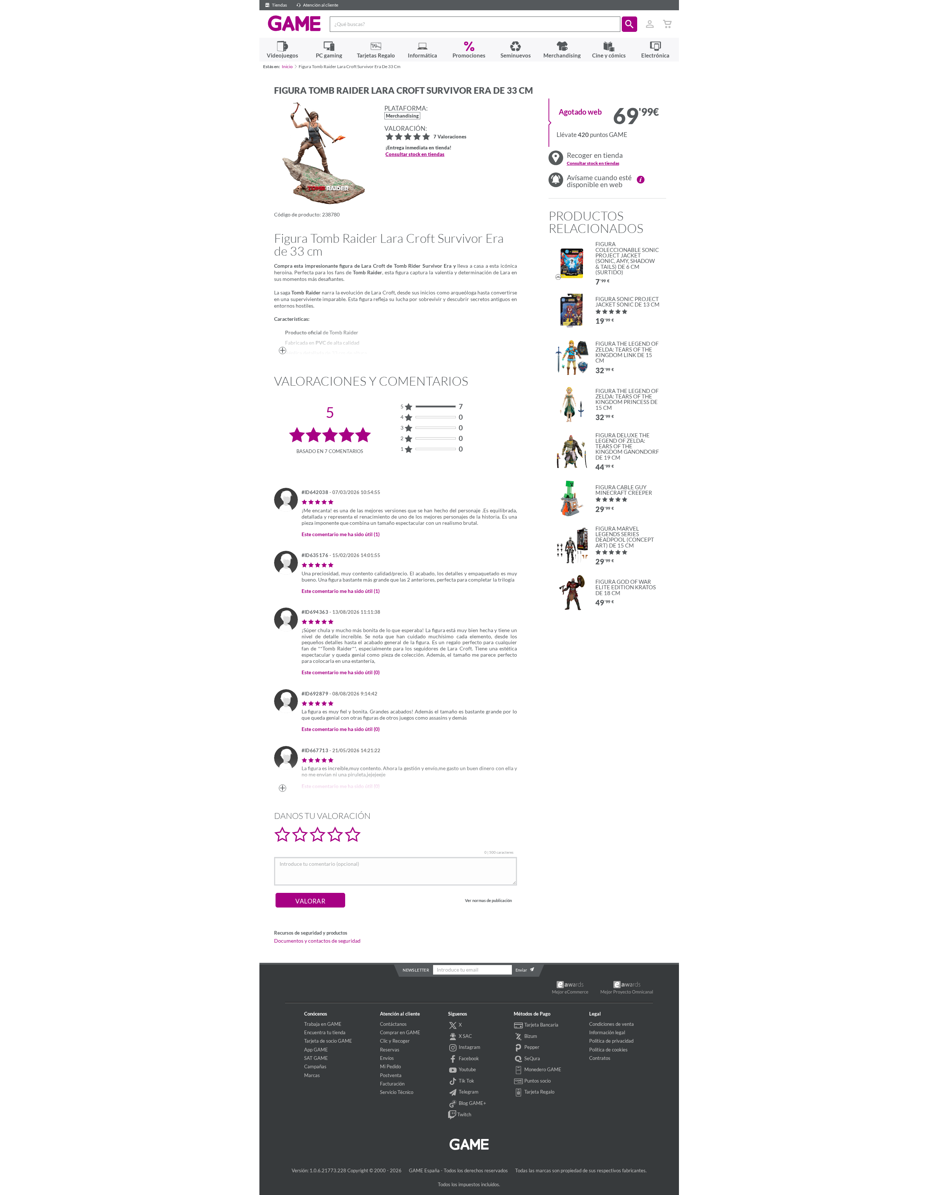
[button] (629, 24)
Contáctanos (393, 1024)
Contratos (599, 1058)
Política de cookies (608, 1050)
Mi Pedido (390, 1066)
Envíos (387, 1058)
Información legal (607, 1032)
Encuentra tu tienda (325, 1032)
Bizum (530, 1036)
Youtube (467, 1069)
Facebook (468, 1058)
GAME (294, 23)
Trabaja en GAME (322, 1024)
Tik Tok (466, 1081)
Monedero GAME (542, 1069)
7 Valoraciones (449, 137)
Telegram (468, 1092)
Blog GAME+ (472, 1103)
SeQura (531, 1058)
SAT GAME (316, 1058)
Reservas (389, 1050)
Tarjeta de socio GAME (328, 1041)
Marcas (312, 1075)
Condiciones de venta (611, 1024)
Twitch (463, 1114)
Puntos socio (537, 1081)
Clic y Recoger (395, 1041)
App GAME (316, 1050)
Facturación (392, 1084)
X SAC (465, 1036)
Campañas (315, 1066)
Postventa (391, 1075)
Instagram (469, 1047)
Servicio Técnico (396, 1092)
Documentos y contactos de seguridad (317, 940)
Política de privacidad (611, 1041)
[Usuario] (650, 24)
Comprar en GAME (400, 1032)
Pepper (531, 1047)
